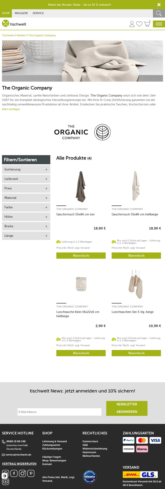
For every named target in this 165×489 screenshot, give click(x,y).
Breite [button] (8, 226)
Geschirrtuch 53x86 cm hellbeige (135, 214)
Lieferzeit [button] (11, 179)
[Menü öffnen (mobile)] (159, 24)
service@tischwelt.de (18, 455)
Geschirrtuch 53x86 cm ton (75, 214)
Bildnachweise (91, 456)
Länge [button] (8, 236)
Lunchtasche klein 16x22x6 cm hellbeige (77, 314)
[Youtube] (5, 484)
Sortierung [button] (12, 169)
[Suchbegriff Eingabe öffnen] (159, 13)
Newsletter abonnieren (127, 408)
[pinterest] (30, 475)
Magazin (21, 13)
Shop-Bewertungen (54, 460)
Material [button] (10, 198)
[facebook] (14, 475)
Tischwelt (8, 35)
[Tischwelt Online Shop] (14, 23)
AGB (85, 445)
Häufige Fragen (51, 457)
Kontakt (47, 464)
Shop (6, 13)
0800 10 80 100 (16, 441)
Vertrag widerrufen (19, 463)
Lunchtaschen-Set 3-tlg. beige (133, 312)
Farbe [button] (8, 207)
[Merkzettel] (139, 24)
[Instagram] (22, 475)
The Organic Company (72, 209)
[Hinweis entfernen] (159, 4)
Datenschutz (90, 441)
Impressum (89, 452)
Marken (21, 35)
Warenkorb (81, 255)
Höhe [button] (8, 217)
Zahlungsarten (51, 445)
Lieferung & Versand (54, 441)
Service (38, 13)
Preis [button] (8, 188)
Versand (47, 481)
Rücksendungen (52, 448)
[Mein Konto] (132, 24)
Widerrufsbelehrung (94, 448)
